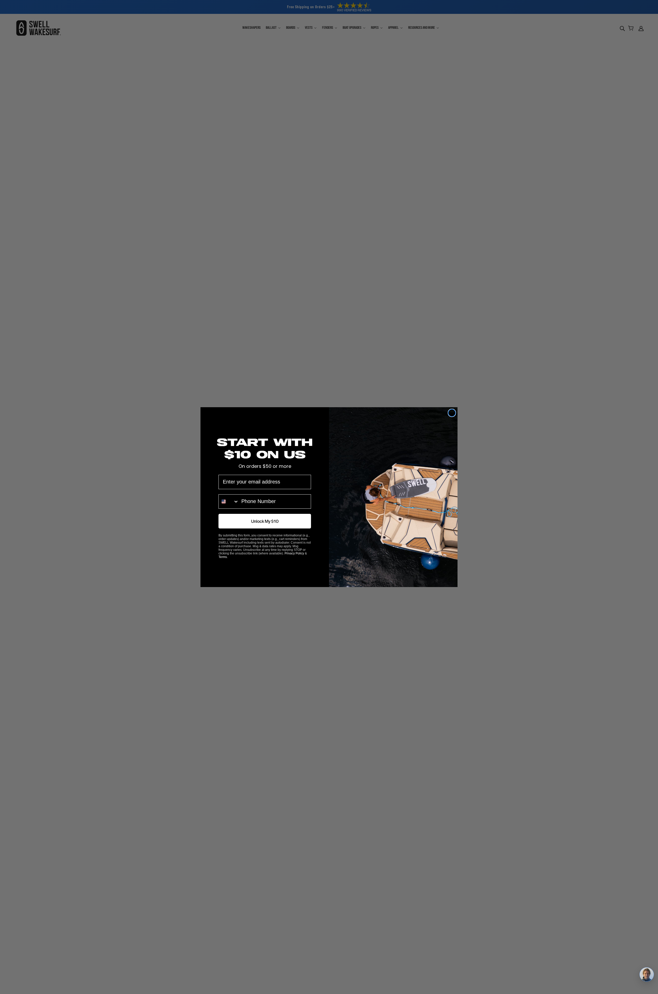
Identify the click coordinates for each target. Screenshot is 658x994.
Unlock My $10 (265, 521)
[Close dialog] (451, 412)
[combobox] (229, 501)
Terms (222, 557)
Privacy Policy (294, 553)
